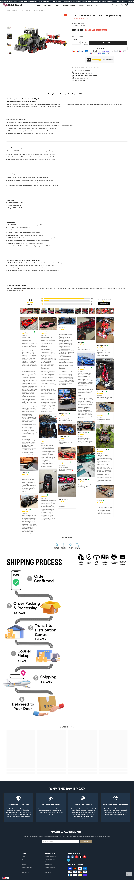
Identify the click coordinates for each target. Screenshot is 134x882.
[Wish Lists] (122, 5)
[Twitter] (68, 860)
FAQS (80, 94)
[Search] (113, 5)
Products (14, 11)
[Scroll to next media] (112, 311)
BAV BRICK (81, 23)
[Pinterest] (76, 856)
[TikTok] (80, 856)
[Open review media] (23, 311)
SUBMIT (86, 841)
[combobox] (5, 878)
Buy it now (99, 49)
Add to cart (108, 42)
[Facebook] (68, 856)
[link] (33, 637)
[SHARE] (83, 43)
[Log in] (117, 5)
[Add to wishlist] (86, 43)
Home (8, 11)
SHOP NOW (23, 1)
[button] (9, 22)
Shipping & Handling (67, 94)
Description (52, 94)
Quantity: (75, 39)
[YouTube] (84, 856)
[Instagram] (72, 856)
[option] (40, 40)
